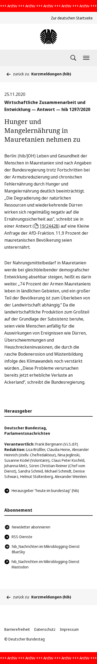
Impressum (69, 629)
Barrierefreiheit (17, 629)
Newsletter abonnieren (31, 527)
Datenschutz (45, 629)
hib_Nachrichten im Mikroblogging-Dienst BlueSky (46, 549)
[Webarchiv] (48, 36)
